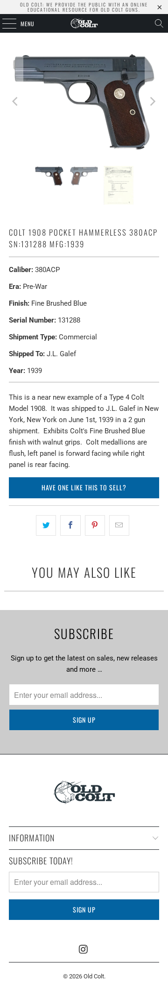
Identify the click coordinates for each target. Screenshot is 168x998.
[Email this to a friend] (119, 525)
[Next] (152, 101)
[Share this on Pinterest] (95, 525)
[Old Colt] (84, 23)
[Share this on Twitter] (46, 525)
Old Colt (94, 976)
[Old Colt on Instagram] (84, 950)
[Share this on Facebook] (70, 525)
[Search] (159, 23)
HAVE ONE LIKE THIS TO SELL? (84, 487)
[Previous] (15, 101)
